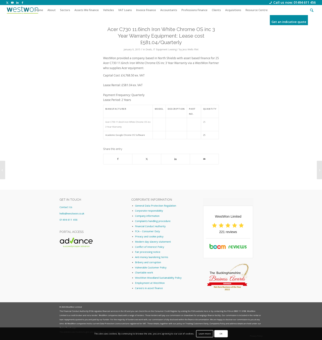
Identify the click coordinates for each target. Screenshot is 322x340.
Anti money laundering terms (151, 257)
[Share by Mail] (204, 159)
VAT (144, 323)
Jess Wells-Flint (190, 49)
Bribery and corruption (148, 262)
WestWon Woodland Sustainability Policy (158, 277)
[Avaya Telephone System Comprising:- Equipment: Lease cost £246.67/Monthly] (2, 170)
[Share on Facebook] (117, 159)
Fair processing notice (147, 251)
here (206, 311)
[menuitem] (39, 10)
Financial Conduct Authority (150, 226)
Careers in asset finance (149, 288)
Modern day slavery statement (153, 241)
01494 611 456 (68, 219)
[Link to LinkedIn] (17, 2)
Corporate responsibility (149, 210)
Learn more (205, 333)
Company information (147, 215)
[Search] (312, 10)
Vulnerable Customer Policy (151, 267)
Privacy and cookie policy (149, 236)
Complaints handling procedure (153, 221)
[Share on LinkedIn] (175, 159)
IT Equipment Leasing (165, 49)
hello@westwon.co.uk (72, 213)
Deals (149, 49)
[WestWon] (22, 10)
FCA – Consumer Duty (147, 231)
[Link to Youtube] (12, 2)
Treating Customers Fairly (196, 323)
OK (221, 333)
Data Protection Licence (111, 323)
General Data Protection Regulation (155, 205)
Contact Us (66, 207)
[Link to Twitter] (7, 2)
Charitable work (144, 272)
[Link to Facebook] (22, 2)
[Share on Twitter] (146, 159)
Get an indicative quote (289, 22)
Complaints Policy (217, 323)
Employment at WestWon (150, 283)
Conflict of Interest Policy (149, 246)
